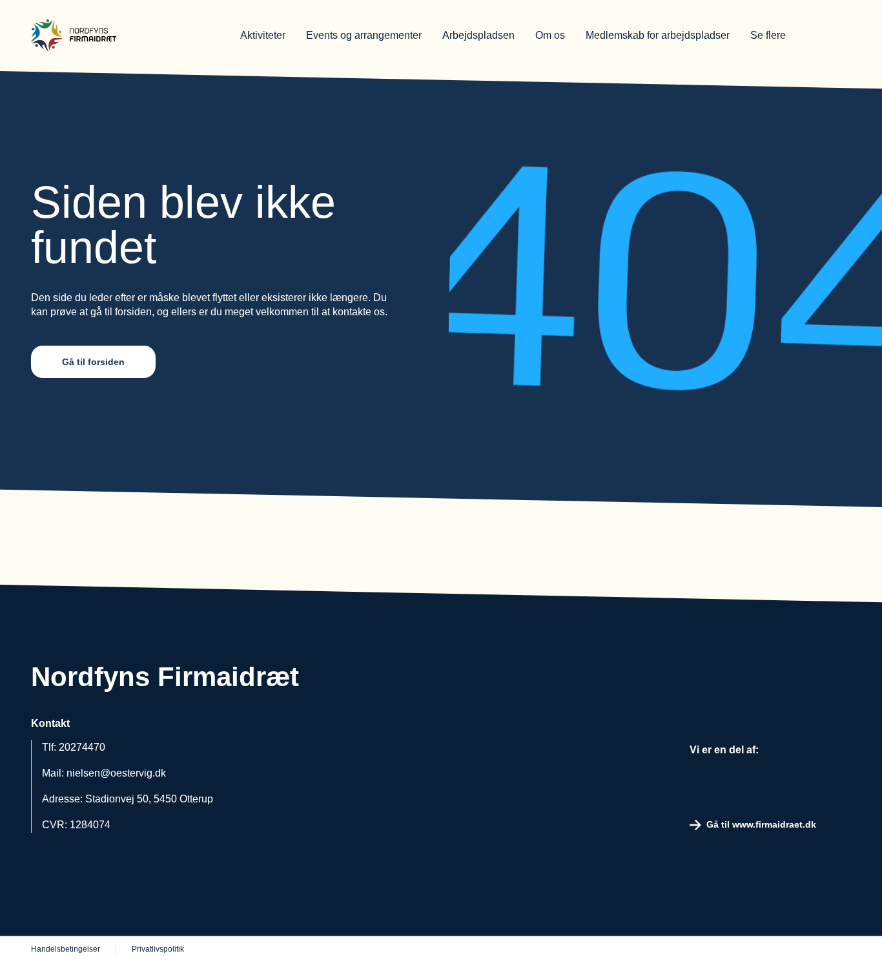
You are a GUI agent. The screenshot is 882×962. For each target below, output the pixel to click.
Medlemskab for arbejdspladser (658, 35)
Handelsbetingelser (65, 949)
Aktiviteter (262, 35)
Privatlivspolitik (158, 949)
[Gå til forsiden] (115, 35)
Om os (550, 35)
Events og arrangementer (364, 35)
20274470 (82, 747)
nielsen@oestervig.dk (116, 773)
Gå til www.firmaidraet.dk (761, 824)
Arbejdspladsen (478, 35)
